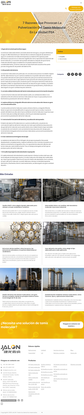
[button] (68, 74)
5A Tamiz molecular (34, 370)
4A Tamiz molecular (34, 367)
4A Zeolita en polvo (47, 372)
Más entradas (63, 59)
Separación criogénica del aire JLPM (34, 394)
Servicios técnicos (59, 350)
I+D (42, 353)
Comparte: (62, 56)
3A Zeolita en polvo (47, 369)
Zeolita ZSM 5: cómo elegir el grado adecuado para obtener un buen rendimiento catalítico (19, 206)
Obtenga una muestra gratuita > (76, 8)
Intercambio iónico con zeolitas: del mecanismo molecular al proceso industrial (61, 206)
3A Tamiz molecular (34, 364)
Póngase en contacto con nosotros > (71, 325)
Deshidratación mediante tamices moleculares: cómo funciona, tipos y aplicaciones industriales (63, 295)
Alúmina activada (76, 364)
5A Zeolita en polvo (47, 375)
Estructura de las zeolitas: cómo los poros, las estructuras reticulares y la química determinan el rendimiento (19, 250)
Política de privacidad (8, 400)
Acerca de (74, 353)
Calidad (43, 350)
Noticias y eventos (59, 353)
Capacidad (31, 353)
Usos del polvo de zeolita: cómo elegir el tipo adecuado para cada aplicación (60, 249)
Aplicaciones (32, 350)
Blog (72, 350)
